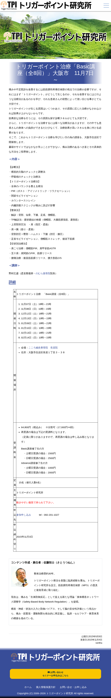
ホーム (28, 687)
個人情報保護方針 (46, 687)
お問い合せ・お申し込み (73, 687)
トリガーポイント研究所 (59, 693)
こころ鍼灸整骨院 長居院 (43, 347)
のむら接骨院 (43, 273)
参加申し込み (23, 515)
